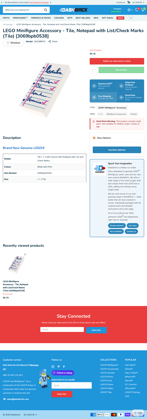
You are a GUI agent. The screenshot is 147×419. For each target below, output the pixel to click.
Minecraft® (130, 376)
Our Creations (116, 231)
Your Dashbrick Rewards (39, 2)
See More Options (116, 150)
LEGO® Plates (106, 388)
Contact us (120, 2)
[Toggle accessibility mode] (128, 2)
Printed (133, 114)
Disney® (129, 369)
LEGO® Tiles (106, 392)
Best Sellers (83, 18)
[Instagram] (53, 366)
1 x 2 (100, 114)
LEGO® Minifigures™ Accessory (112, 108)
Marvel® (129, 380)
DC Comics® (131, 384)
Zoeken (46, 10)
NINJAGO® (130, 388)
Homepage (8, 24)
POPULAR (130, 359)
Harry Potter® (131, 373)
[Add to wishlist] (25, 254)
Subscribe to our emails (63, 379)
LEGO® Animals (107, 373)
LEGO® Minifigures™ (109, 365)
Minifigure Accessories (116, 114)
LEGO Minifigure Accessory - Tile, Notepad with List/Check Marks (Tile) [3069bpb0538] (15, 286)
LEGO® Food (106, 380)
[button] (1, 2)
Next (50, 2)
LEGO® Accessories (109, 369)
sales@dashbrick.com (18, 399)
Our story (133, 225)
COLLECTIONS (108, 359)
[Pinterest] (59, 366)
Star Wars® (130, 365)
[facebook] (64, 366)
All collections (6, 18)
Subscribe (96, 330)
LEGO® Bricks (106, 376)
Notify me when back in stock (117, 61)
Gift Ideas (107, 18)
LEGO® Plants (106, 384)
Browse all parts (117, 225)
